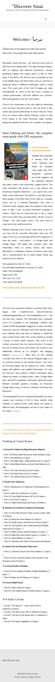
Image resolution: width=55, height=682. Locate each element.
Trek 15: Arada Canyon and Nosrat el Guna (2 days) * (26, 522)
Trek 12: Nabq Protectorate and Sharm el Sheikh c (25, 503)
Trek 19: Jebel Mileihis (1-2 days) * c (19, 538)
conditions (16, 411)
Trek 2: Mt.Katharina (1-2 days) (17, 458)
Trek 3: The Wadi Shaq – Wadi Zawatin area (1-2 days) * (27, 461)
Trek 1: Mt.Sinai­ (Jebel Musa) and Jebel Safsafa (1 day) (27, 454)
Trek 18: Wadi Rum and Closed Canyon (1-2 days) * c (26, 535)
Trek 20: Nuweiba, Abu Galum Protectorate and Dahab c (27, 541)
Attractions (17, 430)
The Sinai (7, 430)
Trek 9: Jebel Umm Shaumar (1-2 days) (20, 493)
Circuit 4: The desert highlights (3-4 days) (21, 621)
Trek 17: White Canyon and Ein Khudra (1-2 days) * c (26, 532)
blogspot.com (18, 355)
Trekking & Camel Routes (35, 430)
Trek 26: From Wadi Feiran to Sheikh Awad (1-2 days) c (27, 591)
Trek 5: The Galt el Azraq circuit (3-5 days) (21, 470)
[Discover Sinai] (27, 6)
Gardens (20, 433)
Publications (31, 433)
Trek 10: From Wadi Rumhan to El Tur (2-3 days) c (25, 496)
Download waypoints (41, 150)
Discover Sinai (13, 660)
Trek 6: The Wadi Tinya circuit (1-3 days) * (21, 473)
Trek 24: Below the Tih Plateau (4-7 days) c (22, 577)
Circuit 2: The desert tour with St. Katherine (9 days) (25, 612)
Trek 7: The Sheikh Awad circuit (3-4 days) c (22, 477)
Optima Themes (35, 677)
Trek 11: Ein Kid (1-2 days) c (16, 499)
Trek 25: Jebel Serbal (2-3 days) (17, 587)
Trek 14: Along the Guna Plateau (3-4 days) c (23, 519)
